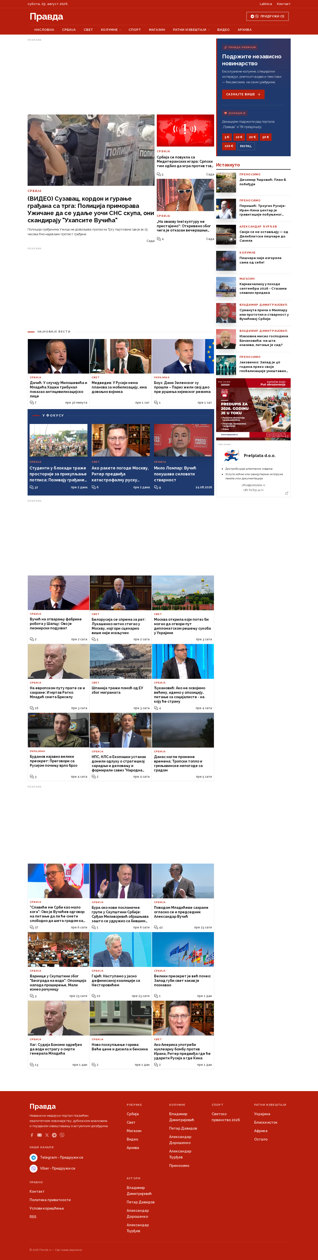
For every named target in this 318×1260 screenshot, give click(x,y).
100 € (229, 146)
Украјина (262, 1114)
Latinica (266, 4)
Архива (245, 30)
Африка (261, 1131)
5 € (227, 137)
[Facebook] (32, 1135)
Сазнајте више (240, 94)
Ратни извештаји (189, 30)
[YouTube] (39, 1135)
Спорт (135, 30)
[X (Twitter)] (47, 1135)
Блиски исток (266, 1122)
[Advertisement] (121, 78)
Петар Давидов (183, 1128)
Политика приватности (50, 1200)
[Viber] (62, 1135)
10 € (239, 137)
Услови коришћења (47, 1208)
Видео (223, 30)
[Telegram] (54, 1135)
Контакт (284, 4)
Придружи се (272, 16)
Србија (69, 30)
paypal (246, 146)
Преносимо (179, 1166)
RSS (33, 1217)
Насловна (44, 30)
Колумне (109, 30)
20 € (252, 137)
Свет (88, 30)
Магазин (157, 30)
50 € (265, 137)
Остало (261, 1139)
